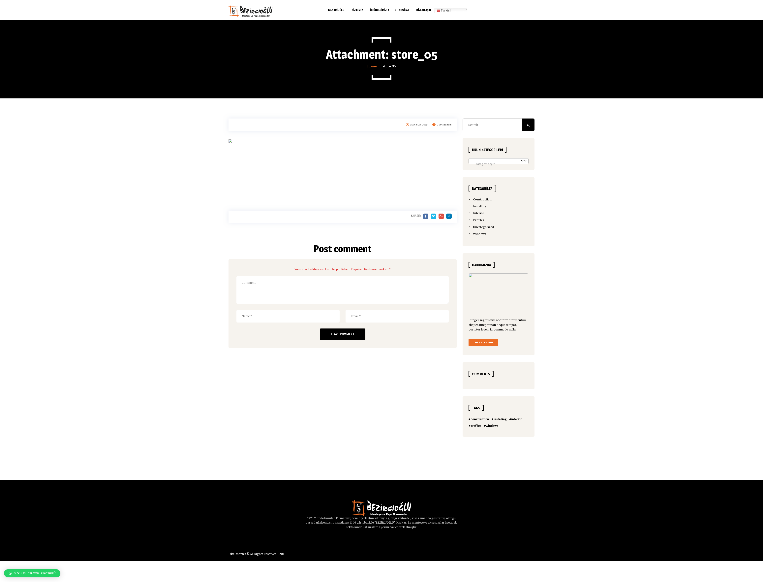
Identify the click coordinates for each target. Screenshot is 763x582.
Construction (482, 199)
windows (492, 426)
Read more (480, 342)
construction (480, 419)
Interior (478, 213)
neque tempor (506, 325)
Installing (479, 206)
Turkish (445, 10)
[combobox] (499, 161)
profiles (476, 426)
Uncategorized (483, 227)
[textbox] (499, 164)
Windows (479, 234)
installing (500, 419)
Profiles (478, 220)
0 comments (444, 124)
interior (516, 419)
